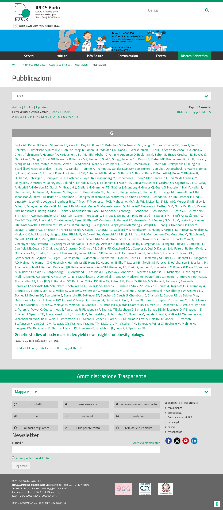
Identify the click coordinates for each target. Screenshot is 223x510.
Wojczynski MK (121, 225)
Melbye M (60, 304)
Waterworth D (30, 225)
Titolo (28, 107)
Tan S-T (20, 220)
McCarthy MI (109, 323)
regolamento (175, 408)
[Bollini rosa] (123, 489)
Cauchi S (122, 295)
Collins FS (104, 248)
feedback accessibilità (180, 417)
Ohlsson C (88, 276)
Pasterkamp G (154, 276)
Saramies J (22, 286)
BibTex (181, 112)
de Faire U (177, 248)
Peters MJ (159, 164)
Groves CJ (147, 187)
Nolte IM (181, 206)
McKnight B (193, 272)
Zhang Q (164, 225)
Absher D (101, 154)
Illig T (122, 262)
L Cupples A (138, 248)
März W (47, 304)
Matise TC (159, 272)
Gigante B (181, 182)
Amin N (114, 154)
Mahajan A (120, 201)
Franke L (76, 323)
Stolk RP (137, 286)
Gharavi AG (105, 229)
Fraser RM (124, 182)
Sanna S (110, 210)
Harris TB (135, 257)
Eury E (94, 182)
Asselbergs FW (176, 290)
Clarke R (159, 178)
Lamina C (145, 196)
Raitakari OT (62, 281)
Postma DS (198, 276)
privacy (171, 427)
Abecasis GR (61, 323)
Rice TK (104, 281)
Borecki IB (115, 318)
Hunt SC (93, 262)
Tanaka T (75, 168)
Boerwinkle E (53, 295)
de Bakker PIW (188, 295)
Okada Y (35, 239)
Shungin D (193, 164)
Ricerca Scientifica (194, 55)
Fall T (194, 145)
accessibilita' (175, 413)
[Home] (37, 16)
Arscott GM (77, 173)
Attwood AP (95, 173)
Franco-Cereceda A (71, 229)
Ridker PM (117, 281)
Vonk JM (173, 220)
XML (203, 112)
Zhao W (197, 149)
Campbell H (196, 243)
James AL (181, 192)
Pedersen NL (171, 304)
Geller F (152, 182)
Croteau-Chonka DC (166, 145)
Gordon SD (41, 187)
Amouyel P (157, 290)
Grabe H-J (69, 187)
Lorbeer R (64, 201)
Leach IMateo (40, 164)
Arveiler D (108, 243)
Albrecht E (50, 173)
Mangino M (22, 164)
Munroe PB (107, 304)
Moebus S (91, 304)
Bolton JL (161, 154)
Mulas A (80, 206)
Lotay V (200, 159)
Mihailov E (197, 201)
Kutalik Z (54, 149)
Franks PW (53, 300)
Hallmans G (22, 192)
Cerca (19, 96)
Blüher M (21, 178)
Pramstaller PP (25, 281)
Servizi (29, 55)
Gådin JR (90, 229)
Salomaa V (172, 281)
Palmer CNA (153, 304)
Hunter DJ (136, 300)
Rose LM (98, 210)
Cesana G (38, 248)
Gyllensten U (108, 257)
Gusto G (160, 187)
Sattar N (140, 309)
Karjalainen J (68, 154)
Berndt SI (46, 145)
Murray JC (62, 276)
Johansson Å (23, 196)
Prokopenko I (176, 164)
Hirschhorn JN (104, 328)
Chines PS (89, 248)
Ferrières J (129, 253)
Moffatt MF (137, 234)
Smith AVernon (32, 215)
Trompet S (103, 168)
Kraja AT (191, 267)
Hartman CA (40, 192)
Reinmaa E (78, 239)
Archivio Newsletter (146, 442)
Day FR (86, 145)
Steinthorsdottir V (89, 215)
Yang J (148, 145)
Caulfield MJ (23, 248)
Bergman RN (151, 243)
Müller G (93, 206)
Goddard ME (122, 229)
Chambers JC (137, 295)
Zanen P (101, 318)
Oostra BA (137, 304)
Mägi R (79, 149)
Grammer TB (101, 187)
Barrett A (127, 173)
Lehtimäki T (95, 272)
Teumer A (88, 168)
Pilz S (191, 206)
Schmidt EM (86, 154)
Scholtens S (143, 210)
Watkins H (40, 318)
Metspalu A (76, 304)
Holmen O (149, 192)
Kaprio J (46, 267)
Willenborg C (83, 225)
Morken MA (66, 206)
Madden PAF (135, 276)
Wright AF (150, 225)
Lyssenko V (112, 272)
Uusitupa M (136, 314)
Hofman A (27, 262)
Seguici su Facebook (168, 440)
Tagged (195, 112)
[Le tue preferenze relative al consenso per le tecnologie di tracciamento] (217, 504)
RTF (187, 112)
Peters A (184, 276)
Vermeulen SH (143, 220)
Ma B (77, 234)
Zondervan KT (76, 243)
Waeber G (75, 290)
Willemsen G (91, 290)
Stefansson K (23, 323)
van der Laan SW (123, 168)
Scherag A (144, 323)
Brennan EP (179, 225)
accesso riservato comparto (139, 404)
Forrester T (170, 253)
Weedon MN (49, 225)
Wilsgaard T (101, 225)
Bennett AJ (163, 173)
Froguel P (68, 300)
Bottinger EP (90, 295)
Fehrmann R (33, 154)
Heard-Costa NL (93, 192)
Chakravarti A (55, 248)
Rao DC (93, 281)
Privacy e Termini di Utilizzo (34, 458)
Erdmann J (54, 253)
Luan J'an (67, 149)
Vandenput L (107, 220)
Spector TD (36, 314)
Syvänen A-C (193, 215)
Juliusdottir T (51, 196)
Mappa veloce (26, 392)
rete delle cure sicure (138, 427)
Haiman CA (96, 300)
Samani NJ (188, 281)
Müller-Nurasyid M (113, 206)
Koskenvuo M (100, 196)
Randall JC (92, 149)
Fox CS (143, 318)
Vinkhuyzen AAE (26, 243)
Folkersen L (108, 182)
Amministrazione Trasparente (111, 376)
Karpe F (169, 229)
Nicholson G (196, 234)
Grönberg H (132, 187)
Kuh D (193, 300)
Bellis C (150, 173)
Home (15, 65)
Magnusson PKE (100, 201)
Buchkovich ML (132, 145)
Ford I (141, 253)
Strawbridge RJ (44, 168)
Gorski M (56, 187)
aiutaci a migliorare (36, 427)
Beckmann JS (42, 328)
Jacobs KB (133, 262)
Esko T (184, 145)
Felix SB (97, 253)
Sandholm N (109, 239)
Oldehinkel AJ (106, 276)
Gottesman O (72, 257)
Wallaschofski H (193, 314)
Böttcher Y (74, 178)
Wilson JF (88, 318)
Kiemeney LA (117, 267)
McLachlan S (154, 201)
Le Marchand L (76, 272)
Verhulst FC (124, 220)
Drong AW (35, 229)
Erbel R (40, 253)
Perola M (187, 304)
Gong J (116, 159)
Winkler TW (108, 149)
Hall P (186, 187)
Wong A (137, 225)
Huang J (157, 229)
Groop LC (82, 300)
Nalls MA (98, 164)
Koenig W (84, 196)
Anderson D (128, 154)
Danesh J (163, 248)
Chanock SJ (155, 295)
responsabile (175, 432)
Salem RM (93, 239)
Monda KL (50, 206)
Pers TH (74, 145)
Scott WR (180, 210)
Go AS (193, 182)
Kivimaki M (180, 300)
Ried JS (54, 210)
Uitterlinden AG (117, 314)
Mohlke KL (189, 323)
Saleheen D (125, 309)
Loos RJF (121, 328)
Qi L (50, 281)
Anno (45, 107)
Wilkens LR (66, 225)
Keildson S (200, 229)
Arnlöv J (63, 173)
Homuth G (42, 262)
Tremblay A (197, 286)
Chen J (19, 154)
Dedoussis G (23, 300)
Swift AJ (178, 215)
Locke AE (21, 145)
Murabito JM (178, 234)
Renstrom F (29, 210)
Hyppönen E (109, 262)
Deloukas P (130, 318)
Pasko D (127, 164)
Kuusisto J (25, 272)
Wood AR (123, 149)
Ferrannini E (112, 253)
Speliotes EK (136, 328)
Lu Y (75, 201)
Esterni (161, 55)
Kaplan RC (164, 300)
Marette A (144, 272)
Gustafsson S (38, 149)
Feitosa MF (79, 159)
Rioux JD (131, 281)
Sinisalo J (124, 286)
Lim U (190, 159)
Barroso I (58, 328)
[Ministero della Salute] (165, 489)
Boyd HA (88, 178)
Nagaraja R (148, 206)
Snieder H (21, 314)
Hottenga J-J (165, 192)
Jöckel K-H (166, 262)
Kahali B (33, 145)
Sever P (93, 286)
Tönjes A (163, 286)
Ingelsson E (86, 328)
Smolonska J (51, 215)
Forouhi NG (154, 253)
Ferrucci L (38, 300)
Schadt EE (154, 309)
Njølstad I (122, 304)
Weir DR (54, 318)
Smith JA (170, 149)
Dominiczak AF (24, 253)
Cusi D (152, 248)
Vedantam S (113, 145)
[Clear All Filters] (60, 112)
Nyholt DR (22, 239)
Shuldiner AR (107, 286)
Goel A (106, 159)
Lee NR (172, 196)
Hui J (125, 300)
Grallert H (84, 187)
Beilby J (137, 243)
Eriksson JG (69, 253)
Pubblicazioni (81, 65)
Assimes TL (194, 290)
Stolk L (136, 239)
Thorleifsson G (63, 220)
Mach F (84, 201)
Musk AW (133, 206)
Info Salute (95, 55)
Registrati (21, 465)
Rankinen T (79, 281)
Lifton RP (66, 234)
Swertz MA (163, 215)
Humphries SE (77, 262)
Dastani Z (21, 229)
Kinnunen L (68, 196)
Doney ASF (54, 182)
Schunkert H (58, 286)
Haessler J (174, 187)
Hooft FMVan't (183, 239)
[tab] (111, 391)
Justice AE (60, 145)
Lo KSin (36, 201)
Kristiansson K (175, 159)
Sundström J (147, 215)
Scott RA (124, 239)
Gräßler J (117, 187)
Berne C (177, 173)
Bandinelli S (112, 173)
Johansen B (182, 262)
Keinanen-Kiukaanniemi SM (89, 267)
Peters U (23, 309)
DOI (27, 348)
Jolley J (37, 196)
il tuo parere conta (88, 427)
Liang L (54, 234)
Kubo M (33, 234)
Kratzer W (117, 196)
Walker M (174, 314)
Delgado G (21, 182)
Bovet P (182, 243)
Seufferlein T (196, 210)
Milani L (20, 206)
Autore (16, 107)
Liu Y (22, 304)
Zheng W (60, 243)
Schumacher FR (162, 210)
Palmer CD (113, 164)
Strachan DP (187, 318)
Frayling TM (91, 323)
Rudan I (159, 281)
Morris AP (48, 276)
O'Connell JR (169, 318)
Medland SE (83, 164)
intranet (87, 416)
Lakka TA (39, 272)
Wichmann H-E (71, 318)
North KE (71, 328)
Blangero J (169, 243)
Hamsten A (113, 300)
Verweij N (160, 220)
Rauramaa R (73, 309)
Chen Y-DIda (144, 178)
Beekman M (145, 154)
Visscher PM (128, 323)
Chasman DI (74, 248)
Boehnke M (172, 323)
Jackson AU (129, 159)
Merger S (182, 201)
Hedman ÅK (50, 154)
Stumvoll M (79, 314)
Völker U (61, 290)
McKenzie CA (175, 272)
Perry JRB (48, 239)
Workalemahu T (141, 149)
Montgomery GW (157, 234)
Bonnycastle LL (56, 178)
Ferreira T (21, 149)
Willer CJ (158, 323)
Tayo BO (31, 220)
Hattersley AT (153, 257)
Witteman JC (109, 290)
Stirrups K (109, 215)
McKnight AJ (109, 234)
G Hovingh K (58, 262)
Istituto (61, 55)
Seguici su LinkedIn (194, 440)
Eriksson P (50, 229)
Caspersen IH (125, 178)
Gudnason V (90, 257)
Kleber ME (158, 159)
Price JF (42, 281)
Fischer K (95, 159)
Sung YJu (61, 168)
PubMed (20, 348)
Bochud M (21, 295)
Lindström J (22, 201)
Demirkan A (22, 159)
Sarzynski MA (39, 286)
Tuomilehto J (97, 314)
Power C (36, 309)
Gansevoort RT (24, 257)
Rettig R (43, 210)
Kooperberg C (163, 267)
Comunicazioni (128, 55)
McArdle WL (136, 201)
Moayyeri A (34, 206)
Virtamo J (35, 290)
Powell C (98, 145)
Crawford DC (120, 248)
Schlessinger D (172, 309)
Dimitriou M (37, 182)
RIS (209, 112)
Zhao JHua (184, 149)
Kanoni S (143, 159)
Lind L (197, 196)
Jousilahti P (198, 262)
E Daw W (172, 178)
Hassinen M (58, 192)
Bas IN (139, 173)
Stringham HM (127, 215)
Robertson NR (81, 210)
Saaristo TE (109, 309)
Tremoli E (21, 290)
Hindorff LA (185, 257)
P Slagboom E (192, 309)
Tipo (38, 107)
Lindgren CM (23, 328)
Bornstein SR (72, 295)
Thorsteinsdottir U (58, 314)
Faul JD (158, 149)
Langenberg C (56, 272)
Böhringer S (36, 178)
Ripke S (66, 210)
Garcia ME (139, 182)
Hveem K (150, 300)
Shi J (18, 215)
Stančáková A (24, 168)
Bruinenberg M (105, 178)
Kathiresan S (183, 229)
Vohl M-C (49, 290)
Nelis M (76, 276)
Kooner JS (146, 267)
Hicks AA (169, 257)
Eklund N (69, 182)
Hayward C (74, 192)
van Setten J (143, 168)
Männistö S (128, 272)
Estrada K (82, 182)
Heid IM (154, 318)
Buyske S (200, 154)
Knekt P (133, 267)
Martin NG (33, 304)
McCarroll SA (91, 234)
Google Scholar (39, 348)
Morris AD (33, 276)
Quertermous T (53, 309)
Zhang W (23, 173)
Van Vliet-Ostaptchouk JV (169, 168)
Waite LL (186, 220)
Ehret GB (49, 159)
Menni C (169, 201)
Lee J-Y (43, 234)
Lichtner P (185, 196)
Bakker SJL (123, 243)
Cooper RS (171, 295)
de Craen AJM (188, 178)
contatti (37, 404)
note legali (173, 422)
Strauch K (150, 286)
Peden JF (171, 276)
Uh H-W (92, 220)
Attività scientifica (59, 65)
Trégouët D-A (179, 286)
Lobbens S (49, 201)
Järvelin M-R (149, 262)
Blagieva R (191, 173)
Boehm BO (36, 295)
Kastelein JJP (61, 267)
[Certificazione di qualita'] (145, 489)
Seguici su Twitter (177, 440)
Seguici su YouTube (185, 440)
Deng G (36, 159)
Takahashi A (151, 239)
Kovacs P (179, 267)
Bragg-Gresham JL (180, 154)
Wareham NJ (23, 318)
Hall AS (123, 257)
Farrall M (85, 253)
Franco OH (186, 253)
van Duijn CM (42, 323)
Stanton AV (68, 215)
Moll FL (20, 276)
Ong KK (120, 276)
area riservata (87, 404)
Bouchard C (108, 295)
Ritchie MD (145, 281)
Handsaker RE (141, 229)
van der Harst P (156, 314)
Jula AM (34, 267)
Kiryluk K (20, 234)
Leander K (159, 196)
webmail (138, 416)
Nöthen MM (165, 206)
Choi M (192, 225)
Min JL (123, 234)
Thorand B (45, 220)
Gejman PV (43, 257)
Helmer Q (112, 192)
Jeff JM (194, 192)
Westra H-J (45, 243)
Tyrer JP (80, 220)
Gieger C (57, 257)
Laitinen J (131, 196)
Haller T (196, 187)
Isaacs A (36, 173)
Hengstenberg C (130, 192)
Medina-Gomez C (62, 164)
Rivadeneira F (91, 309)
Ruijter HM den (195, 248)
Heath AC (93, 243)
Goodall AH (25, 187)
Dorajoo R (62, 239)
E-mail (17, 442)
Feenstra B (63, 159)
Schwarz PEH (77, 286)
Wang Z (192, 168)
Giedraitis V (166, 182)
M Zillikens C (128, 290)
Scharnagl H (125, 210)
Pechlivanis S (142, 164)
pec (36, 416)
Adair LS (143, 290)
